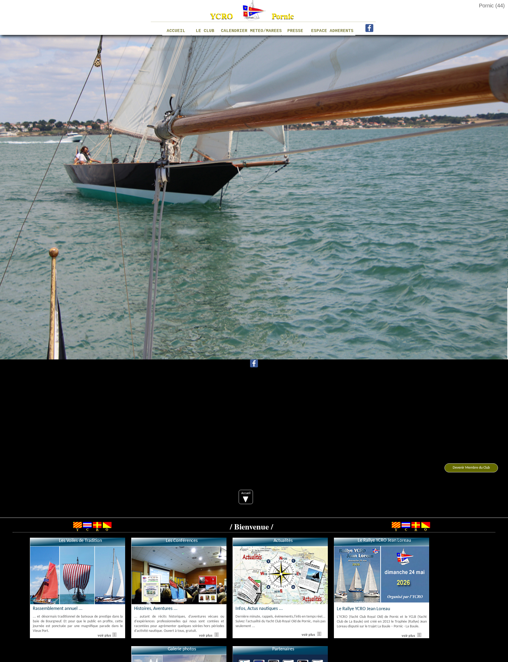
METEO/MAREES (265, 31)
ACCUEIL (176, 31)
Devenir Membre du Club (471, 468)
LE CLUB (205, 31)
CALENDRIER (234, 31)
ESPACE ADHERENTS (332, 32)
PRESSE (295, 31)
